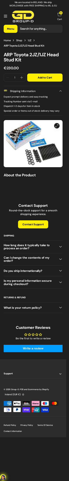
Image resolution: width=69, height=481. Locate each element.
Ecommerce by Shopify (38, 389)
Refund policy (10, 425)
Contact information (13, 431)
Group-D (15, 389)
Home (7, 40)
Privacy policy (26, 425)
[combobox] (40, 29)
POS (22, 389)
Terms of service (45, 425)
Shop (19, 40)
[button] (5, 16)
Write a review (33, 348)
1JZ (29, 40)
